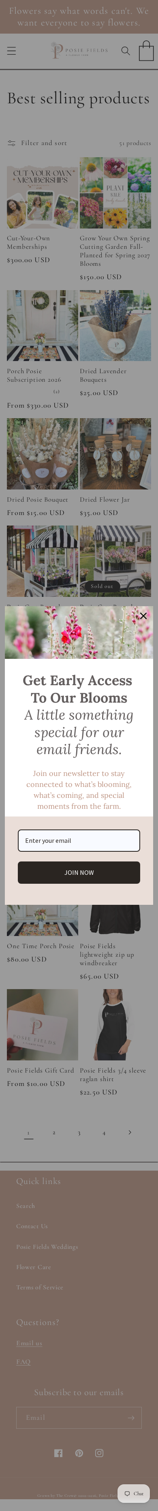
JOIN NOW (79, 872)
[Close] (143, 616)
